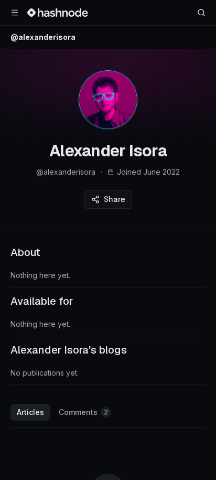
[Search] (201, 12)
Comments (83, 412)
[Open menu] (14, 12)
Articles (30, 412)
